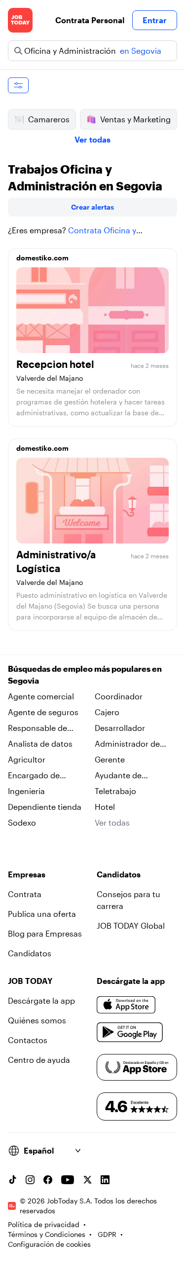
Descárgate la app (41, 1000)
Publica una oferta (42, 913)
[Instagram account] (30, 1179)
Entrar (155, 20)
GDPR (107, 1234)
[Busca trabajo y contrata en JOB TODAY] (20, 20)
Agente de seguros (43, 712)
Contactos (27, 1040)
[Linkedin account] (105, 1179)
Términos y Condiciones (46, 1234)
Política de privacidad (43, 1224)
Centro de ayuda (39, 1059)
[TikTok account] (12, 1179)
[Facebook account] (47, 1179)
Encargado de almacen (34, 775)
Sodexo (22, 822)
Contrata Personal (89, 20)
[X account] (87, 1179)
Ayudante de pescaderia (118, 775)
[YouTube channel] (67, 1179)
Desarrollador (120, 727)
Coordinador (119, 696)
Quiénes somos (37, 1020)
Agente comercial (41, 696)
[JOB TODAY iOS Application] (126, 1005)
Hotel (105, 806)
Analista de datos (40, 743)
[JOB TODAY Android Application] (130, 1032)
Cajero (107, 712)
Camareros (49, 119)
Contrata (24, 894)
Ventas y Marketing (135, 119)
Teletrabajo (115, 791)
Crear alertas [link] (92, 207)
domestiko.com (42, 258)
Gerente (110, 759)
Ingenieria (26, 791)
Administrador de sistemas (127, 744)
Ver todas (92, 139)
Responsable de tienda (37, 728)
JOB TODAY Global (131, 925)
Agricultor (26, 759)
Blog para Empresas (45, 933)
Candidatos (29, 953)
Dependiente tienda (44, 806)
